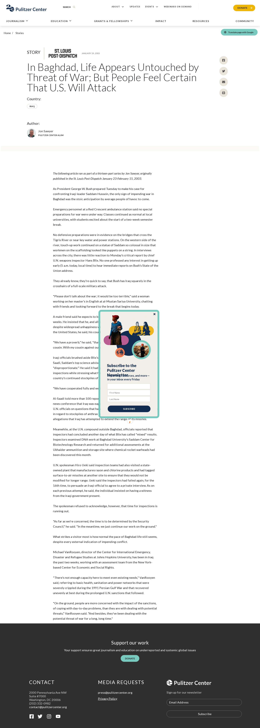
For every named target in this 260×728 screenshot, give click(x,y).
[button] (129, 370)
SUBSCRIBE (129, 408)
